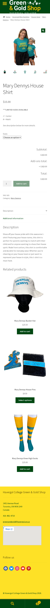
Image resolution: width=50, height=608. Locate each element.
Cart (32, 601)
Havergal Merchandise (20, 17)
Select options (25, 400)
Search (12, 603)
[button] (43, 30)
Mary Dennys (16, 198)
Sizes (5, 133)
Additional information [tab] (13, 218)
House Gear (35, 17)
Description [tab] (8, 211)
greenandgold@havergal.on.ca (16, 521)
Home (8, 17)
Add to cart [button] (25, 331)
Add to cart (21, 183)
